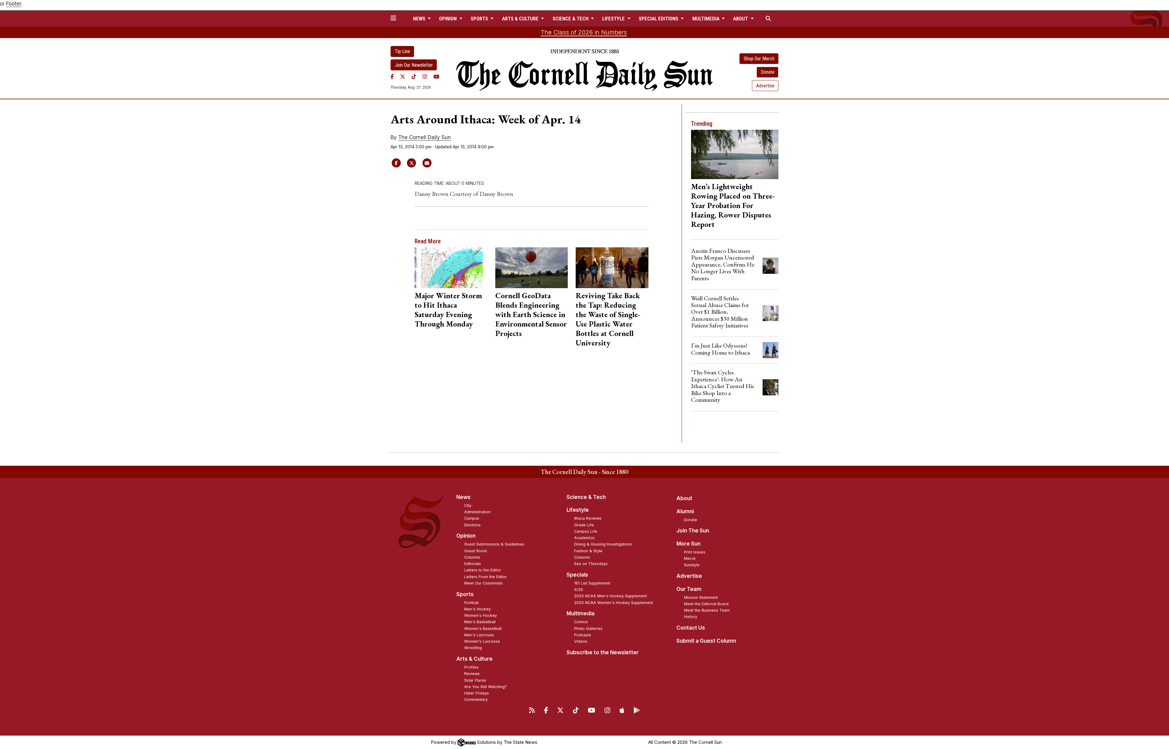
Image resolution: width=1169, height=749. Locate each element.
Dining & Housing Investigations (603, 544)
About (684, 498)
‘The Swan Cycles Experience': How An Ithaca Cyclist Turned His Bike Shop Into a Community (722, 386)
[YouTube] (436, 76)
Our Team (688, 589)
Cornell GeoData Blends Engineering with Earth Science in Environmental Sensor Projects (531, 314)
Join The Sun (692, 531)
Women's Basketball (483, 628)
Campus (471, 518)
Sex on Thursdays (591, 563)
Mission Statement (701, 597)
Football (471, 602)
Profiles (471, 667)
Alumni (685, 511)
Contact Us (690, 628)
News (463, 497)
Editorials (472, 563)
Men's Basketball (480, 622)
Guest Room (475, 551)
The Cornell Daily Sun (424, 137)
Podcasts (582, 635)
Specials (577, 575)
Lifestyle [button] (614, 19)
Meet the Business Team (707, 610)
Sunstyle (692, 565)
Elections (472, 525)
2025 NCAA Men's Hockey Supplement (610, 596)
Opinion (466, 536)
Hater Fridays (476, 693)
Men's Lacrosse (479, 635)
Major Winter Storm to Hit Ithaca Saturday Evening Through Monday (448, 310)
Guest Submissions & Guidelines (494, 544)
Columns (472, 557)
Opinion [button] (448, 19)
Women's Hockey (480, 615)
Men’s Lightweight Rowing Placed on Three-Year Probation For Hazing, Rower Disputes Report (733, 205)
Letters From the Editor (485, 576)
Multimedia (581, 613)
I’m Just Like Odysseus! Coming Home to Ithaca (720, 348)
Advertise (765, 86)
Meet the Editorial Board (706, 604)
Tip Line (402, 51)
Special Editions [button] (659, 19)
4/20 (578, 589)
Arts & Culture (474, 659)
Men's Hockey (477, 609)
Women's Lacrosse (482, 641)
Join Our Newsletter (414, 65)
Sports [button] (480, 19)
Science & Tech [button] (571, 19)
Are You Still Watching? (485, 686)
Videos (580, 641)
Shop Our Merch (759, 59)
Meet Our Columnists (483, 583)
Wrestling (473, 647)
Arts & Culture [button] (521, 19)
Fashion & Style (588, 551)
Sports (465, 594)
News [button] (420, 19)
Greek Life (584, 525)
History (690, 616)
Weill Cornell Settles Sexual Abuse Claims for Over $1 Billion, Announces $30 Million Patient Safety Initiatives (720, 312)
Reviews (472, 673)
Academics (584, 537)
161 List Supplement (592, 583)
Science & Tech (586, 497)
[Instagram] (425, 76)
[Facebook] (392, 76)
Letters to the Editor (482, 570)
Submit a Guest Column (706, 641)
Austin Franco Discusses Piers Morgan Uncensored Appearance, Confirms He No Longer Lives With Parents (722, 264)
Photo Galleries (588, 628)
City (467, 505)
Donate (767, 72)
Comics (581, 622)
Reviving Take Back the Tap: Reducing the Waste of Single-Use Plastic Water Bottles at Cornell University (608, 319)
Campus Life (585, 531)
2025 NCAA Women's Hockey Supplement (613, 602)
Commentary (476, 699)
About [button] (741, 19)
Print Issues (694, 552)
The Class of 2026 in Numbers (584, 32)
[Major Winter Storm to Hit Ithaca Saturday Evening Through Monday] (451, 267)
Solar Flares (475, 680)
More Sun (688, 544)
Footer (13, 4)
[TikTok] (414, 76)
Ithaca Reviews (588, 518)
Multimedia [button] (706, 19)
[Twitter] (402, 76)
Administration (477, 512)
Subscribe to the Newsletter (603, 652)
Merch (690, 558)
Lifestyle (578, 510)
